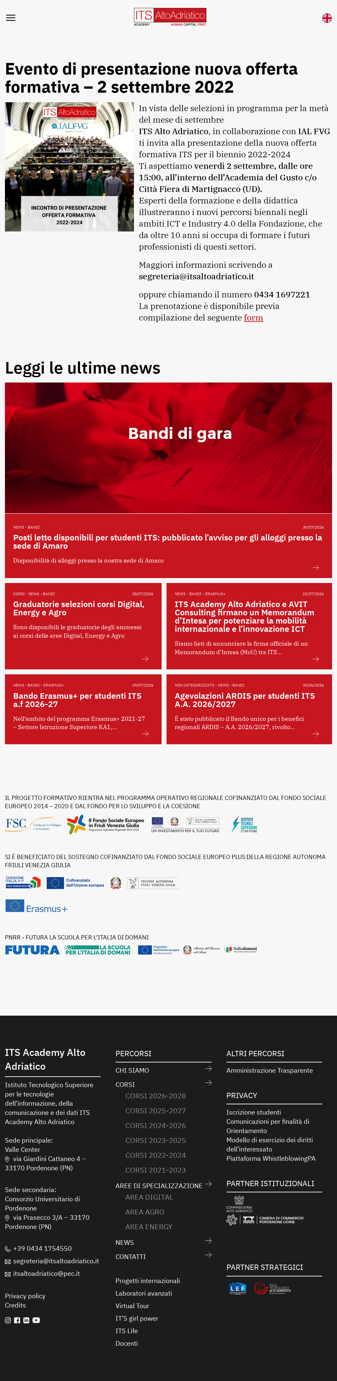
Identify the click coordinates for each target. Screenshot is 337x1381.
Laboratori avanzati (144, 1293)
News (125, 1242)
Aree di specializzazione (159, 1185)
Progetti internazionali (148, 1280)
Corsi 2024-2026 (155, 1125)
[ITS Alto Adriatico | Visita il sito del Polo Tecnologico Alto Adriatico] (272, 1289)
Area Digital (149, 1197)
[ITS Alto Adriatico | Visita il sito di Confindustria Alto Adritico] (239, 1205)
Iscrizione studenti (253, 1112)
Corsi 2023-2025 (155, 1140)
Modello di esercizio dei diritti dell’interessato (269, 1144)
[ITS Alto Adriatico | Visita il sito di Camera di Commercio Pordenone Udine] (264, 1221)
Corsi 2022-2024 (155, 1155)
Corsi (125, 1084)
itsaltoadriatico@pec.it (46, 1273)
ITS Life (127, 1330)
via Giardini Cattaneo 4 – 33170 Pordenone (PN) (45, 1163)
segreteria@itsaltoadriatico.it (56, 1260)
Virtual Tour (132, 1305)
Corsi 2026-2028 (155, 1095)
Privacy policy (25, 1295)
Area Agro (145, 1211)
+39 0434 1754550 (42, 1248)
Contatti (131, 1256)
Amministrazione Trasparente (269, 1070)
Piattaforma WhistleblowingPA (271, 1158)
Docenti (127, 1343)
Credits (15, 1305)
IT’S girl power (137, 1318)
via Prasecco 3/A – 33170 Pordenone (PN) (47, 1222)
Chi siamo (132, 1070)
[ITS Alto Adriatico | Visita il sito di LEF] (237, 1289)
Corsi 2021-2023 (155, 1170)
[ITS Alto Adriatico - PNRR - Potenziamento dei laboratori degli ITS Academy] (131, 952)
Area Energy (148, 1226)
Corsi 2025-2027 (155, 1110)
